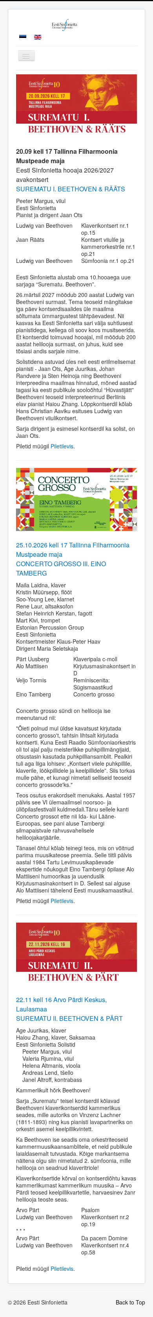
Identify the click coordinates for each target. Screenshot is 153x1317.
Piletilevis (62, 446)
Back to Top (130, 1302)
